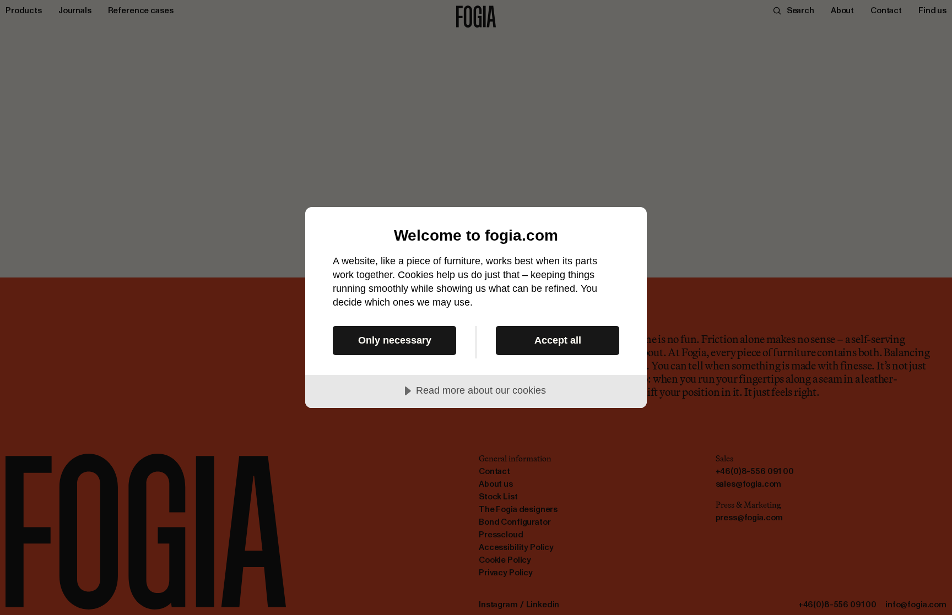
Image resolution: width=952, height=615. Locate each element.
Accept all (557, 340)
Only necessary (394, 340)
